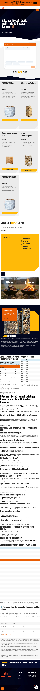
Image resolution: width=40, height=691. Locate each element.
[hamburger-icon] (37, 10)
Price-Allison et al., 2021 (7, 634)
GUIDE (19, 676)
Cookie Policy (15, 687)
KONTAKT (20, 678)
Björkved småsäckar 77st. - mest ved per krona (32, 676)
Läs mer (1, 635)
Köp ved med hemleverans (23, 687)
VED (19, 675)
